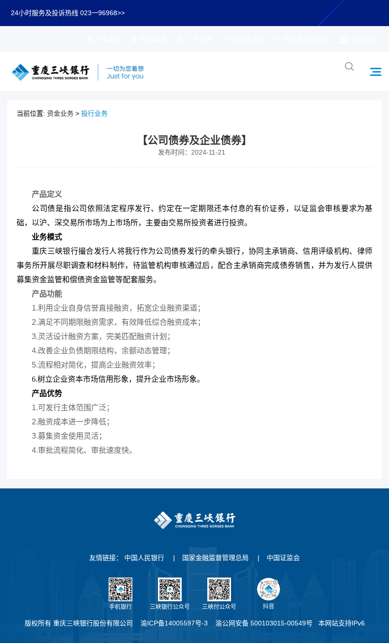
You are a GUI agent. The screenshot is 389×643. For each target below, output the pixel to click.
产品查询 (108, 39)
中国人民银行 (144, 557)
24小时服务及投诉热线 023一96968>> (68, 13)
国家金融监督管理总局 (215, 557)
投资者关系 (248, 39)
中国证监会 (283, 557)
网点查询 (153, 39)
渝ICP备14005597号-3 (174, 623)
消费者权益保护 (307, 39)
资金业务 (60, 113)
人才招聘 (199, 39)
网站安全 (365, 39)
